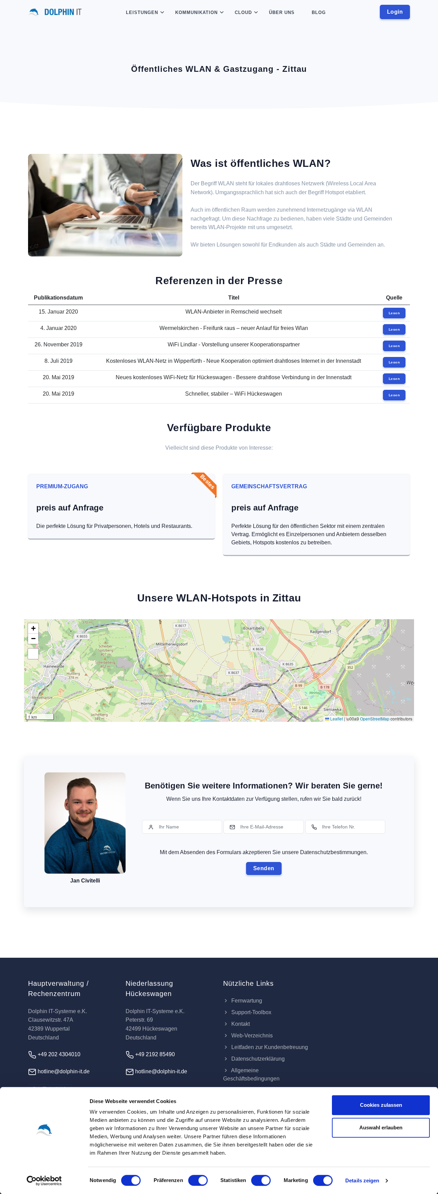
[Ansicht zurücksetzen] (33, 654)
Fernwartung (246, 1001)
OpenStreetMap (374, 718)
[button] (33, 628)
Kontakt (240, 1024)
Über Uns (282, 12)
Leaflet (336, 718)
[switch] (198, 1180)
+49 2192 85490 (154, 1054)
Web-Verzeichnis (251, 1035)
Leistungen (142, 12)
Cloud (243, 12)
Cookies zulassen (381, 1105)
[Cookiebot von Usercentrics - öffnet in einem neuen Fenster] (44, 1181)
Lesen (394, 313)
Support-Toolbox (250, 1012)
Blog (319, 12)
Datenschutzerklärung (257, 1059)
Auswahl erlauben (380, 1127)
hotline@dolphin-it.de (63, 1071)
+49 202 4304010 (58, 1054)
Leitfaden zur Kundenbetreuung (269, 1047)
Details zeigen (362, 1180)
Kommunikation (196, 12)
